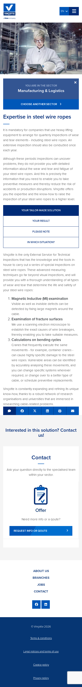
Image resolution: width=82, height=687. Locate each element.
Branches (41, 578)
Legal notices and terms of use (41, 651)
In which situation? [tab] (41, 242)
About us (41, 571)
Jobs (41, 585)
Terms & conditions (41, 638)
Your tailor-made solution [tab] (41, 210)
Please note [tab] (41, 231)
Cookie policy (41, 665)
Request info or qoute (30, 531)
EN (63, 11)
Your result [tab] (41, 221)
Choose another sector (39, 104)
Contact (41, 591)
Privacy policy (41, 678)
